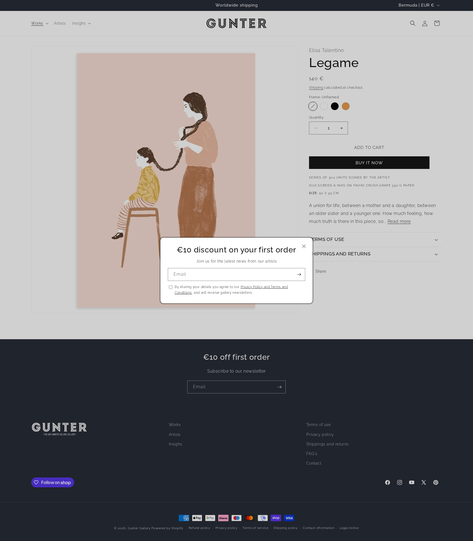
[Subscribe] (299, 274)
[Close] (304, 246)
